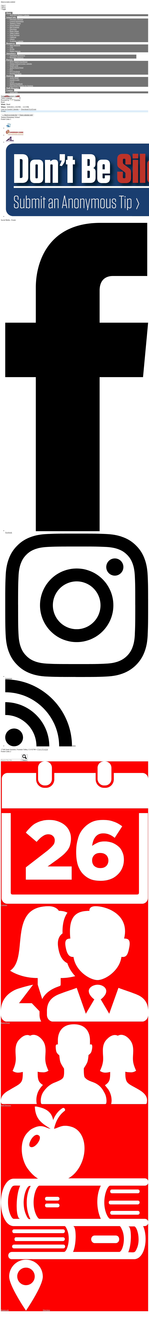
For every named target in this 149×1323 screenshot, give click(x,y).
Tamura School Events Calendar (21, 64)
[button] (8, 13)
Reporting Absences (16, 57)
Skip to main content (8, 2)
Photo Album (14, 31)
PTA (11, 70)
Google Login (14, 80)
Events (3, 111)
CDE (11, 47)
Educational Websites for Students (21, 86)
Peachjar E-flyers (15, 74)
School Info (14, 92)
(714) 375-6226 (42, 749)
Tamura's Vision (15, 23)
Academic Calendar (16, 41)
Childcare (13, 37)
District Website (15, 51)
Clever (12, 82)
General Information (17, 21)
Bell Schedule (14, 27)
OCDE (12, 49)
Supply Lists (14, 66)
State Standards (15, 45)
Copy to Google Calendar (10, 109)
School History (15, 25)
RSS (74, 746)
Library (12, 39)
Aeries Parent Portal (16, 68)
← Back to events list (9, 115)
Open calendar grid (26, 115)
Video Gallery (14, 33)
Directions (13, 29)
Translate (17, 100)
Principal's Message (16, 19)
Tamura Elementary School (10, 96)
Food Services (14, 35)
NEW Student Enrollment (18, 62)
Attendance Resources (17, 55)
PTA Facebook (15, 72)
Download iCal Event (28, 109)
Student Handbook (16, 84)
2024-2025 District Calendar (19, 15)
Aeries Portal (14, 78)
